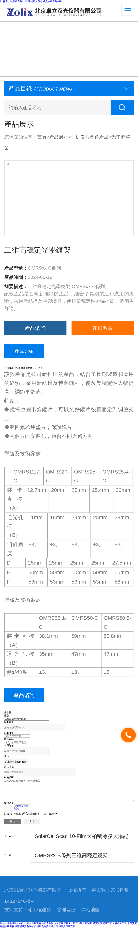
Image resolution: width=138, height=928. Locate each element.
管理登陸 (66, 909)
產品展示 (58, 136)
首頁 (42, 136)
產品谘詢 (35, 328)
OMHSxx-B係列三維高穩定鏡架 (71, 855)
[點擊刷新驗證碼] (21, 807)
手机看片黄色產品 (90, 136)
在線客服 (102, 328)
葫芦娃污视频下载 (102, 923)
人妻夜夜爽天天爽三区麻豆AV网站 (74, 923)
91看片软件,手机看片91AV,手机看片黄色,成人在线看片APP (31, 1)
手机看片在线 (16, 923)
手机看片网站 (49, 923)
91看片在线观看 (32, 923)
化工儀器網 (39, 909)
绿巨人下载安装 (67, 926)
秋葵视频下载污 (121, 923)
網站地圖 (90, 909)
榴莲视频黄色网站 (24, 926)
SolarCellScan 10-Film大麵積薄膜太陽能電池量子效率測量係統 (81, 838)
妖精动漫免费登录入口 (46, 926)
